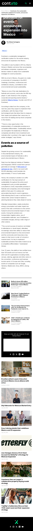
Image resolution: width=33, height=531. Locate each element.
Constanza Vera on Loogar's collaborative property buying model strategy (15, 481)
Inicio (2, 11)
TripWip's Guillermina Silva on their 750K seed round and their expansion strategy (15, 508)
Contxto (15, 298)
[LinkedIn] (19, 354)
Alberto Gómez (13, 100)
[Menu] (30, 3)
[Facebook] (10, 354)
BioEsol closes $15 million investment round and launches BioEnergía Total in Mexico (21, 283)
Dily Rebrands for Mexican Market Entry (16, 405)
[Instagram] (13, 354)
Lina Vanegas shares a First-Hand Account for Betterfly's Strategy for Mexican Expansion (14, 455)
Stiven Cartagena (14, 42)
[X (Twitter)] (16, 354)
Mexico (7, 11)
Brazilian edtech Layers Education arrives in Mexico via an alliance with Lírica (15, 381)
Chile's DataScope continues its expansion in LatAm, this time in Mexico (20, 319)
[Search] (26, 3)
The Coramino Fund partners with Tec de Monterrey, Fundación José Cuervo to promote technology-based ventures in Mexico (20, 309)
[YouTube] (22, 354)
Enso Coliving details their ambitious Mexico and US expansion (15, 429)
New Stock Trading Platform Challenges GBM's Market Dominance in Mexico (20, 295)
